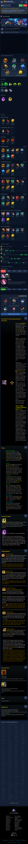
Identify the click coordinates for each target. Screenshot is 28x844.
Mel (9, 789)
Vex (22, 757)
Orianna (16, 740)
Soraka (16, 795)
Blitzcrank (4, 752)
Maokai (10, 786)
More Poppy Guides (15, 32)
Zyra (22, 797)
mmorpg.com (17, 821)
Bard (3, 749)
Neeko (16, 729)
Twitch (23, 745)
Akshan (3, 729)
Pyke (16, 747)
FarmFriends (8, 826)
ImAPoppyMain (16, 28)
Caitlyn (3, 759)
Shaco (16, 779)
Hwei (9, 725)
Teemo (23, 733)
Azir (3, 747)
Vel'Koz (23, 755)
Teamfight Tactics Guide (14, 803)
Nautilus (16, 727)
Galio (3, 787)
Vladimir (23, 764)
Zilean (23, 793)
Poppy (18, 338)
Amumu (3, 734)
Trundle (23, 739)
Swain (16, 797)
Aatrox (3, 724)
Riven (16, 766)
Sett (16, 778)
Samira (16, 771)
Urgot (23, 748)
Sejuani (16, 773)
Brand (3, 754)
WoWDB (16, 818)
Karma (10, 748)
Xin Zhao (23, 774)
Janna (10, 732)
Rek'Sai (16, 756)
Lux (9, 781)
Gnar (3, 792)
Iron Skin (14, 478)
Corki (3, 766)
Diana (3, 770)
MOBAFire (8, 816)
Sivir (16, 788)
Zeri (22, 790)
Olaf (16, 739)
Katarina (10, 753)
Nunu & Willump (16, 737)
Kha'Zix (10, 760)
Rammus (16, 754)
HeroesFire (8, 828)
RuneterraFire (8, 821)
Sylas (16, 798)
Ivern (9, 731)
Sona (16, 793)
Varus (23, 750)
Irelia (9, 729)
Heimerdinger (11, 724)
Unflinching (9, 465)
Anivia (3, 736)
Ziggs (23, 792)
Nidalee (16, 731)
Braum (3, 756)
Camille (3, 761)
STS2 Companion (18, 827)
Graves (3, 796)
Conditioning (19, 480)
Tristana (23, 737)
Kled (12, 604)
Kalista (10, 746)
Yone (22, 778)
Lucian (10, 777)
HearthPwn (17, 824)
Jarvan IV (10, 734)
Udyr (22, 747)
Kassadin (10, 751)
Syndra (23, 724)
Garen (4, 607)
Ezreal (3, 780)
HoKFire (16, 829)
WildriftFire (8, 820)
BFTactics (8, 829)
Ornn (16, 742)
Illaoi (9, 727)
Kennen (10, 758)
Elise (3, 777)
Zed (22, 788)
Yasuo (23, 776)
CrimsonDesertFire (18, 828)
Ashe (3, 741)
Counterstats (8, 819)
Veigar (23, 754)
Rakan (16, 752)
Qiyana (16, 749)
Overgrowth (18, 486)
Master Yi (10, 788)
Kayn (9, 757)
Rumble (16, 767)
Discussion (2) (7, 32)
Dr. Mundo (4, 772)
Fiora (8, 604)
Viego (23, 760)
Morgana (10, 797)
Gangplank (4, 789)
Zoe (22, 795)
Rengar (16, 764)
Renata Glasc (16, 760)
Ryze (16, 769)
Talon (23, 730)
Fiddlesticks (4, 782)
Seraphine (17, 776)
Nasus (16, 725)
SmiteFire (8, 823)
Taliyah (23, 728)
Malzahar (10, 784)
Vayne (23, 752)
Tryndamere (24, 740)
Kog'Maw (10, 765)
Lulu (9, 779)
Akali (3, 727)
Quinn (16, 751)
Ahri (3, 725)
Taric (22, 732)
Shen (16, 781)
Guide (2, 32)
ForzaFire (8, 827)
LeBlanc (10, 767)
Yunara (23, 781)
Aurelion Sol (3, 744)
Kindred (10, 762)
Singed (16, 785)
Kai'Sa (10, 744)
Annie (3, 738)
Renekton (17, 762)
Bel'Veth (3, 751)
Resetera (7, 825)
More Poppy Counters (14, 314)
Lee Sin (10, 769)
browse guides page (17, 12)
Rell (15, 758)
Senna (16, 774)
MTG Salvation (18, 816)
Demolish (16, 464)
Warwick (23, 767)
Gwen (3, 797)
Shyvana (16, 783)
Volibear (23, 766)
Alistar (3, 731)
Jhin (9, 739)
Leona (10, 770)
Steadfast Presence (21, 370)
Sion (16, 786)
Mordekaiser (11, 796)
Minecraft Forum (18, 817)
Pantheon (17, 744)
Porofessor (8, 818)
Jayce (10, 738)
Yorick (23, 779)
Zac (22, 786)
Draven (3, 773)
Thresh (23, 735)
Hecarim (3, 799)
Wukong (23, 769)
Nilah (16, 732)
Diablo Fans (17, 825)
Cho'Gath (4, 765)
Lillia (9, 772)
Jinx (9, 741)
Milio (9, 791)
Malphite (10, 783)
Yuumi (23, 783)
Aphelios (3, 739)
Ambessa (4, 732)
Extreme (9, 280)
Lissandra (10, 774)
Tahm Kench (23, 726)
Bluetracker (17, 823)
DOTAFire (8, 824)
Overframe (17, 826)
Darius (3, 768)
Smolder (16, 792)
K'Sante (10, 743)
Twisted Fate (23, 743)
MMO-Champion (18, 820)
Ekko (3, 775)
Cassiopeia (4, 763)
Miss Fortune (10, 794)
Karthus (10, 750)
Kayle (10, 755)
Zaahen (23, 785)
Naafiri (10, 799)
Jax (9, 736)
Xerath (23, 773)
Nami (16, 724)
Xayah (23, 771)
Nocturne (17, 734)
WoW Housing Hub (18, 819)
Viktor (23, 762)
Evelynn (3, 778)
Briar (3, 758)
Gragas (3, 794)
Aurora (3, 746)
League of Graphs (9, 817)
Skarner (16, 790)
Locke (10, 776)
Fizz (2, 785)
